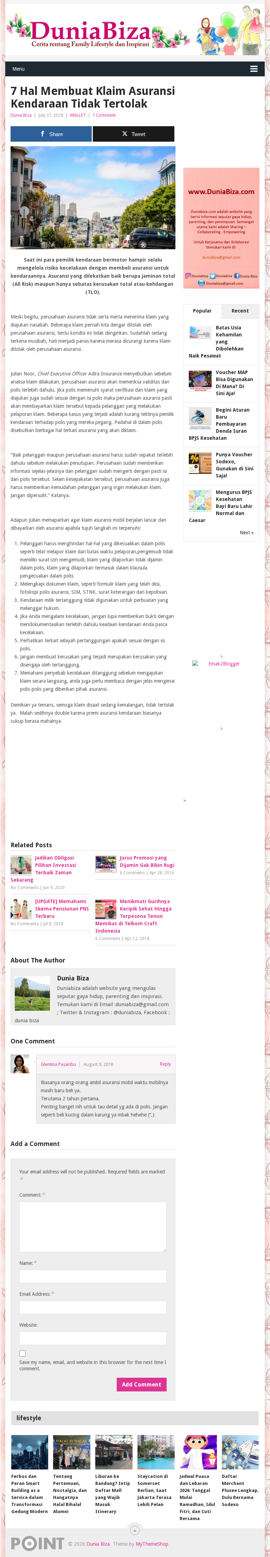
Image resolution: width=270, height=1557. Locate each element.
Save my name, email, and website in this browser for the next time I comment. (92, 1365)
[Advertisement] (93, 778)
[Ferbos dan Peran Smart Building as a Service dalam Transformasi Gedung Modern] (30, 1452)
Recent (240, 311)
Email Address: (36, 1294)
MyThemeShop (152, 1544)
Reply (165, 1064)
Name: (27, 1263)
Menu (18, 69)
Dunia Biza (21, 115)
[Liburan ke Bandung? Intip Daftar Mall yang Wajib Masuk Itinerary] (114, 1452)
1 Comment (104, 115)
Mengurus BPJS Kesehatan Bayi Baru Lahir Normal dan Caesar (220, 506)
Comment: (32, 1194)
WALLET (78, 115)
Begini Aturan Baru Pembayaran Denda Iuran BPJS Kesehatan (219, 424)
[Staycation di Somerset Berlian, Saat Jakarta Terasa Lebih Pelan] (156, 1452)
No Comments (25, 887)
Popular (202, 311)
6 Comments (132, 872)
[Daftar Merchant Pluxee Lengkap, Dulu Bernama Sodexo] (240, 1452)
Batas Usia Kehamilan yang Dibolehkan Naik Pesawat (216, 342)
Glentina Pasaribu (58, 1064)
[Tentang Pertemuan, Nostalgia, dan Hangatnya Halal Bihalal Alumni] (71, 1452)
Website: (28, 1325)
